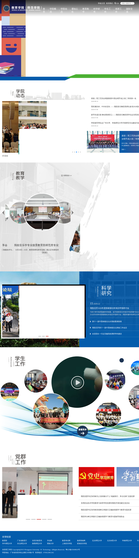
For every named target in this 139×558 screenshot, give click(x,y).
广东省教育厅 (22, 540)
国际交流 (129, 10)
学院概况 (53, 10)
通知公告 (74, 10)
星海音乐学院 (82, 543)
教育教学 (85, 10)
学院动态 (64, 10)
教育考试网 (66, 540)
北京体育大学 (112, 540)
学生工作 (107, 10)
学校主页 (101, 3)
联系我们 (109, 3)
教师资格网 (81, 540)
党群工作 (118, 10)
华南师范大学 (127, 540)
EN (117, 3)
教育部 (4, 540)
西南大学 (50, 543)
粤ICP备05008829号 (73, 549)
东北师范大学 (22, 543)
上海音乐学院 (67, 543)
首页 (44, 10)
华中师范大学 (7, 543)
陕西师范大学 (37, 543)
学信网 (49, 540)
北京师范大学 (97, 540)
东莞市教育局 (37, 540)
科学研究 (96, 10)
